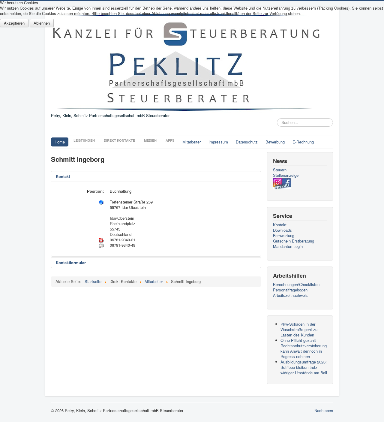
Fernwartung (283, 235)
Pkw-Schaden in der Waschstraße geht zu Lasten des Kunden (298, 329)
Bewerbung (275, 142)
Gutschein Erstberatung (293, 241)
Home (60, 142)
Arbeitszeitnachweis (290, 295)
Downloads (282, 230)
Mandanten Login (288, 246)
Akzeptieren (14, 23)
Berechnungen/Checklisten (296, 284)
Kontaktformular (71, 262)
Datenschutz (247, 142)
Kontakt (63, 176)
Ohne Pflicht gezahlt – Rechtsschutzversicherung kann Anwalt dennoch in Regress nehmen (303, 348)
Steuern (279, 170)
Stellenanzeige (285, 175)
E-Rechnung (303, 142)
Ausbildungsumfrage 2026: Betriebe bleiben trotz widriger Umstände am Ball (303, 367)
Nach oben (323, 410)
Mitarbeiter (191, 142)
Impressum (218, 142)
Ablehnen (42, 23)
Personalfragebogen (290, 290)
